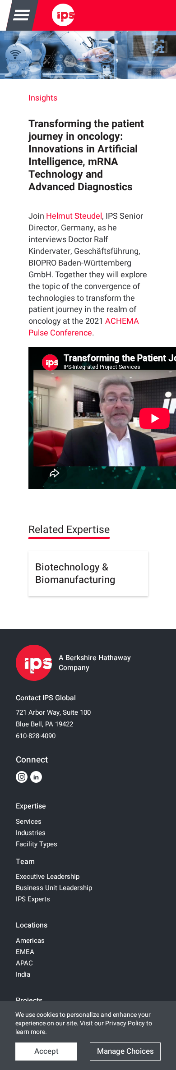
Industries (31, 833)
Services (29, 822)
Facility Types (36, 844)
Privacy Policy (125, 1023)
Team (25, 861)
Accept (46, 1051)
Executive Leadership (47, 877)
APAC (24, 963)
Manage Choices (125, 1051)
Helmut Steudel (74, 216)
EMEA (25, 952)
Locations (31, 925)
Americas (30, 941)
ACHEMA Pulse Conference (83, 327)
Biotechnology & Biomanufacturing (75, 573)
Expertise (31, 806)
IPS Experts (33, 899)
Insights (42, 98)
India (23, 974)
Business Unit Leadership (54, 888)
